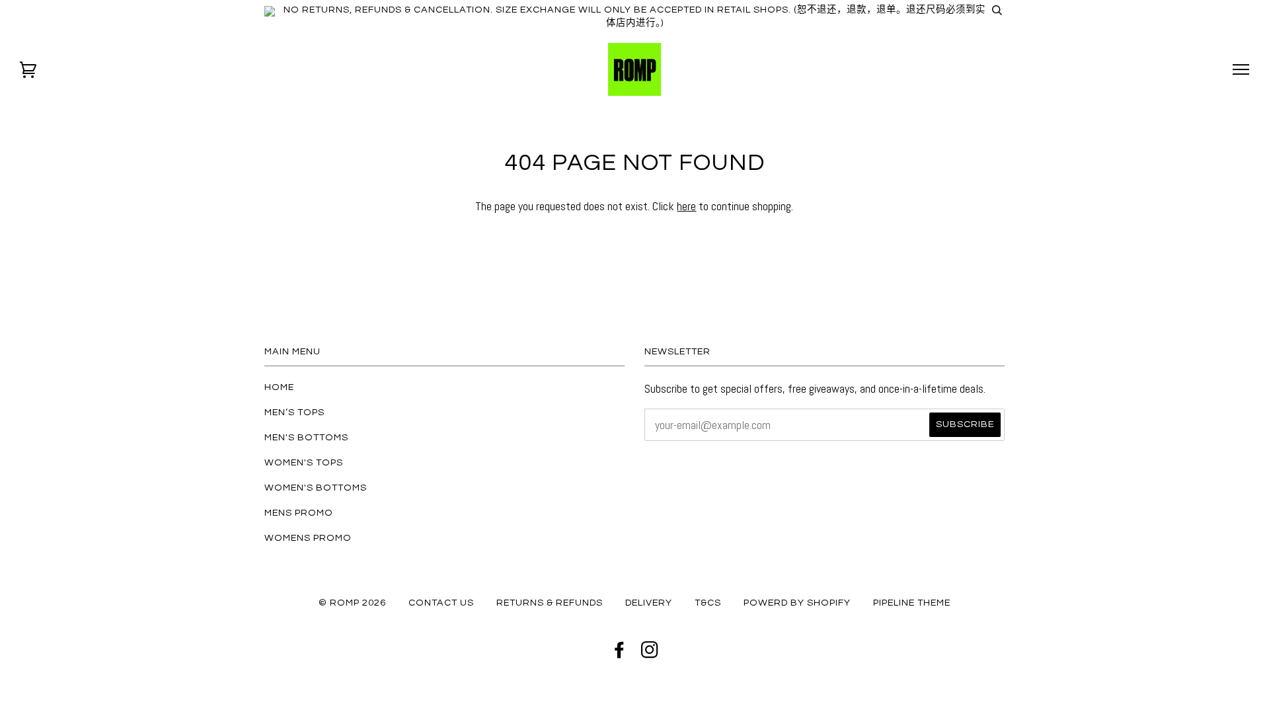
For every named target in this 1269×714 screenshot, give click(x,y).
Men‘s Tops (294, 412)
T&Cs (708, 603)
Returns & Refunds (549, 603)
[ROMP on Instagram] (650, 653)
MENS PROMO (298, 513)
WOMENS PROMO (308, 538)
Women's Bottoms (315, 488)
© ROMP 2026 (352, 603)
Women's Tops (303, 462)
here (686, 206)
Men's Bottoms (306, 437)
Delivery (648, 603)
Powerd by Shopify (797, 603)
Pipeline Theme (911, 603)
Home (279, 387)
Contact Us (441, 603)
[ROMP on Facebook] (620, 653)
